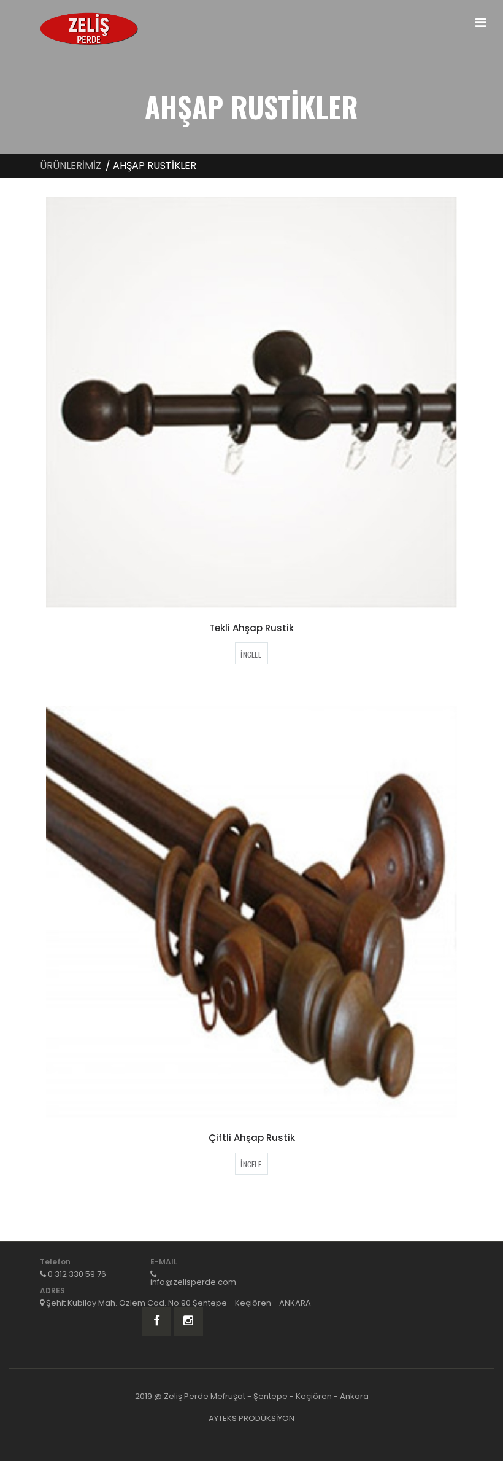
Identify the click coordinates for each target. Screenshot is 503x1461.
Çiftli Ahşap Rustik (252, 1137)
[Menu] (480, 22)
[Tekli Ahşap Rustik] (251, 402)
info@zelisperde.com (193, 1282)
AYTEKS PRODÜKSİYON (251, 1418)
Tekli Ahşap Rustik (251, 627)
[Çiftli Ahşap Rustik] (251, 912)
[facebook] (156, 1321)
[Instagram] (188, 1321)
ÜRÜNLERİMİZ (70, 165)
